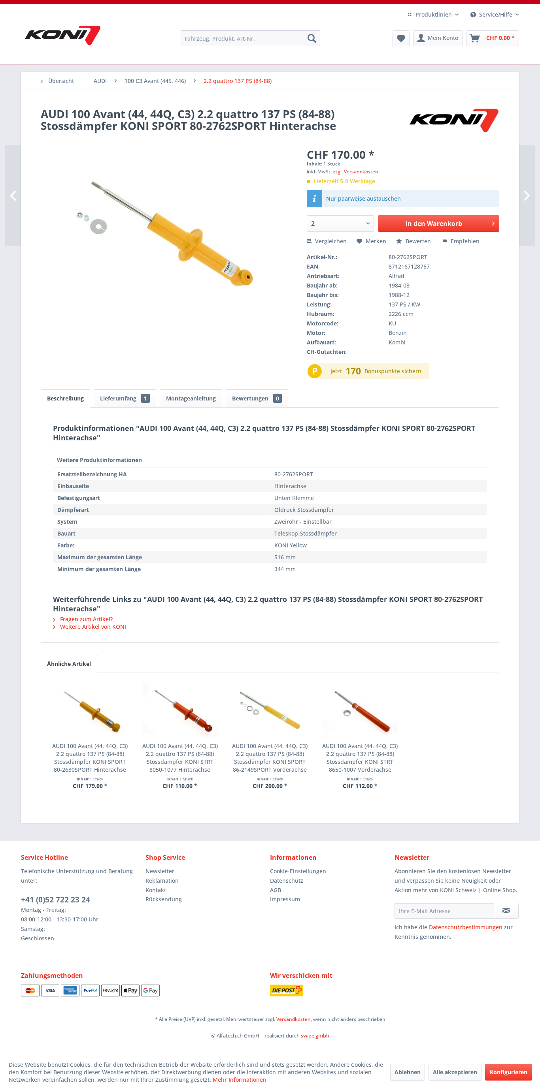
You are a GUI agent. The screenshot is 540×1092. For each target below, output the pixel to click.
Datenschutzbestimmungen (465, 927)
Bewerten (418, 241)
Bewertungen (255, 398)
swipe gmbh (315, 1035)
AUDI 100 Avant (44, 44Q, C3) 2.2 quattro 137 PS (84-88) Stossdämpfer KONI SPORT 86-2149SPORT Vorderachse (270, 757)
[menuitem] (250, 38)
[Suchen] (312, 38)
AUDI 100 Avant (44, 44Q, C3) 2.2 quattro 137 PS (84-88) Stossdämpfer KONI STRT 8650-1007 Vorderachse (360, 757)
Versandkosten (293, 1019)
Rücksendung (163, 899)
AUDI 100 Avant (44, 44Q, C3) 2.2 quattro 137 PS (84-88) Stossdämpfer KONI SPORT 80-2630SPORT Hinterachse (90, 757)
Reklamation (162, 880)
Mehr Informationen (239, 1079)
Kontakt (155, 890)
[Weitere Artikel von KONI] (453, 121)
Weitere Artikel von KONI (92, 626)
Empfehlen (464, 241)
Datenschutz (286, 880)
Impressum (285, 899)
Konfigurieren (508, 1072)
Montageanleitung (191, 398)
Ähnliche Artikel (69, 663)
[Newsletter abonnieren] (506, 911)
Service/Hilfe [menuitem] (495, 14)
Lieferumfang (123, 398)
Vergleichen (330, 241)
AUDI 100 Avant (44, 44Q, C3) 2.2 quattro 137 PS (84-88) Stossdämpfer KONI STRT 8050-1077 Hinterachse (180, 757)
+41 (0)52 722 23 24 (55, 900)
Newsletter (159, 871)
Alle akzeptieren (455, 1072)
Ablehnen (408, 1072)
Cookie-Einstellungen (298, 871)
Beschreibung (65, 398)
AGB (275, 890)
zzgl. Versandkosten (355, 171)
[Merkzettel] (401, 38)
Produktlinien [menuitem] (433, 14)
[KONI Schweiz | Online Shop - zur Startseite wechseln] (62, 35)
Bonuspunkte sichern (392, 371)
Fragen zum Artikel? (86, 619)
